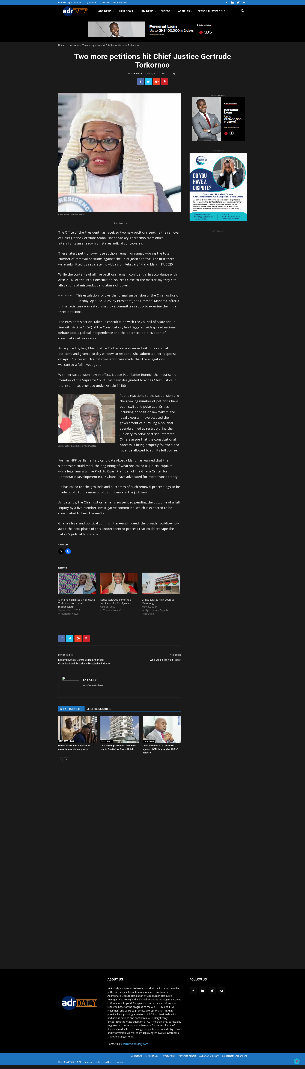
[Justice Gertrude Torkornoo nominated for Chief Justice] (119, 583)
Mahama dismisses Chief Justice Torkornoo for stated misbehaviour (76, 603)
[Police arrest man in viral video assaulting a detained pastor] (77, 729)
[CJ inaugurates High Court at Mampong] (161, 583)
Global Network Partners (234, 1055)
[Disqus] (119, 818)
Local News (73, 45)
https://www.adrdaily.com (93, 685)
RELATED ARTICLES (71, 709)
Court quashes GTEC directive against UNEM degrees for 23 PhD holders (160, 749)
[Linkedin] (232, 2)
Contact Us (105, 2)
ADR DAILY (136, 73)
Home (61, 45)
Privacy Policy (168, 1055)
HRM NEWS (126, 11)
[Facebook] (226, 2)
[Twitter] (238, 2)
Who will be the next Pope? (165, 659)
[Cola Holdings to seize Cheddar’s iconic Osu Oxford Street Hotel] (119, 729)
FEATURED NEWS (66, 741)
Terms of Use (152, 1055)
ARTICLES (184, 11)
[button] (242, 11)
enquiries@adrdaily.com (134, 1044)
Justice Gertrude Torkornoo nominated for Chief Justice (115, 601)
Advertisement (120, 2)
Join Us (90, 2)
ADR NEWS (104, 11)
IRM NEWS (147, 11)
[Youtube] (244, 2)
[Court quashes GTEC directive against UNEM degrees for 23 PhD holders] (162, 729)
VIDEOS (165, 11)
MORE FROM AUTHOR (99, 709)
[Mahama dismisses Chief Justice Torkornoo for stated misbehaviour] (77, 583)
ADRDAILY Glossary (209, 1055)
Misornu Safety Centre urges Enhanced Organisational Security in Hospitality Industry (84, 661)
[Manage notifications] (297, 1061)
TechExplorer (117, 1062)
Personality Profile (211, 11)
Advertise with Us (187, 1055)
